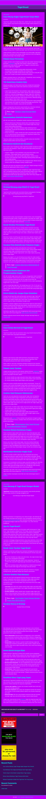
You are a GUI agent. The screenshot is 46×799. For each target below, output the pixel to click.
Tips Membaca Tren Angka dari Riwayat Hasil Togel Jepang (17, 769)
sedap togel (4, 788)
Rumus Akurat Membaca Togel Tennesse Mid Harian (15, 776)
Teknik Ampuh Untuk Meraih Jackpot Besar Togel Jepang (16, 773)
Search (3, 712)
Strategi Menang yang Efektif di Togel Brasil (21, 187)
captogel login (6, 317)
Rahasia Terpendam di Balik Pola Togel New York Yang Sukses (18, 779)
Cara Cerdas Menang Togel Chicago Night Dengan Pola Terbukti (18, 766)
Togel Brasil (11, 63)
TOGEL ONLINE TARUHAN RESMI (25, 797)
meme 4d (23, 699)
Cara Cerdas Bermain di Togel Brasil (18, 328)
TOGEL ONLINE (6, 14)
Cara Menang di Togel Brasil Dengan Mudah (21, 486)
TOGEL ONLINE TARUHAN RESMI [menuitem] (15, 176)
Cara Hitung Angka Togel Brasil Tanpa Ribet (21, 17)
